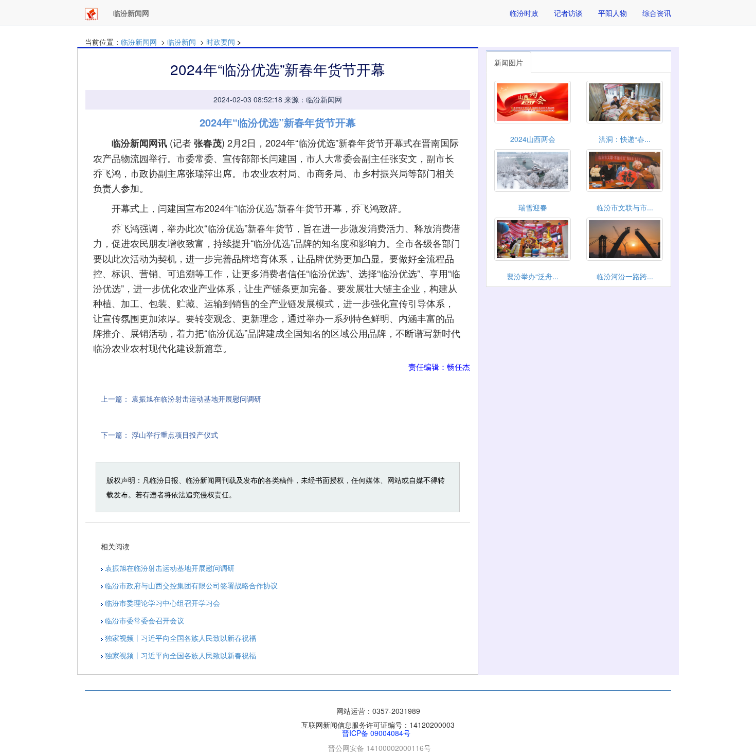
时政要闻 (220, 42)
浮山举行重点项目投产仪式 (175, 434)
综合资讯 (656, 13)
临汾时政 (524, 13)
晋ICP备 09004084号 (376, 733)
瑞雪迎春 (532, 207)
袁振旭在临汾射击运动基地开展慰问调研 (196, 398)
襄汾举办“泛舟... (533, 276)
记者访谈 (568, 13)
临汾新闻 (181, 42)
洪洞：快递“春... (625, 139)
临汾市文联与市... (625, 207)
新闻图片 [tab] (508, 62)
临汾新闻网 (139, 42)
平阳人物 (612, 13)
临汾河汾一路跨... (625, 276)
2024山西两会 (532, 139)
